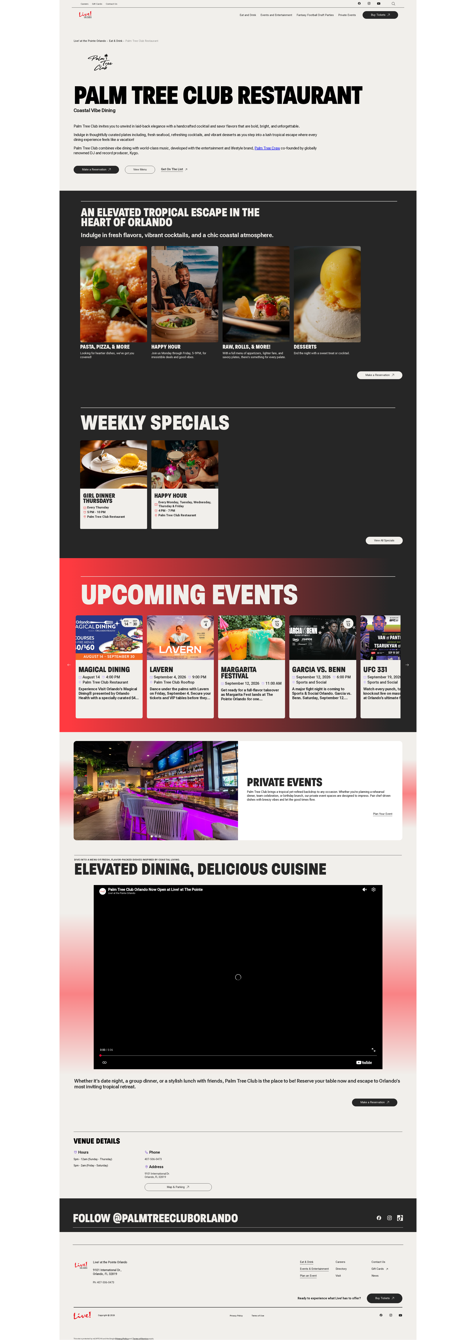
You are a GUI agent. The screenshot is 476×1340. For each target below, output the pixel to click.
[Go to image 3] (160, 836)
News (375, 1275)
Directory (341, 1268)
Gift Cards (97, 4)
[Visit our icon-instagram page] (369, 4)
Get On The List (172, 169)
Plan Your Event (382, 814)
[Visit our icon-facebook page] (359, 4)
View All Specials (384, 540)
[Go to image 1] (152, 836)
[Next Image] (232, 791)
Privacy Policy (236, 1316)
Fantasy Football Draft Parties (315, 15)
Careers (84, 4)
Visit (338, 1275)
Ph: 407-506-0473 (103, 1282)
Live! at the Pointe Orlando (90, 41)
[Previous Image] (79, 791)
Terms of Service (140, 1339)
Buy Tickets (378, 15)
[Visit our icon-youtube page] (379, 4)
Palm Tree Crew (267, 148)
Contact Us (111, 4)
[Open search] (388, 4)
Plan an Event (308, 1275)
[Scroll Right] (407, 665)
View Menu (140, 169)
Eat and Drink (248, 15)
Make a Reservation (94, 169)
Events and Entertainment (276, 15)
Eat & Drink (115, 41)
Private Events (347, 15)
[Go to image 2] (156, 836)
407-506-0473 (153, 1159)
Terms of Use (258, 1316)
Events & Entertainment (314, 1268)
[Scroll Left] (69, 665)
